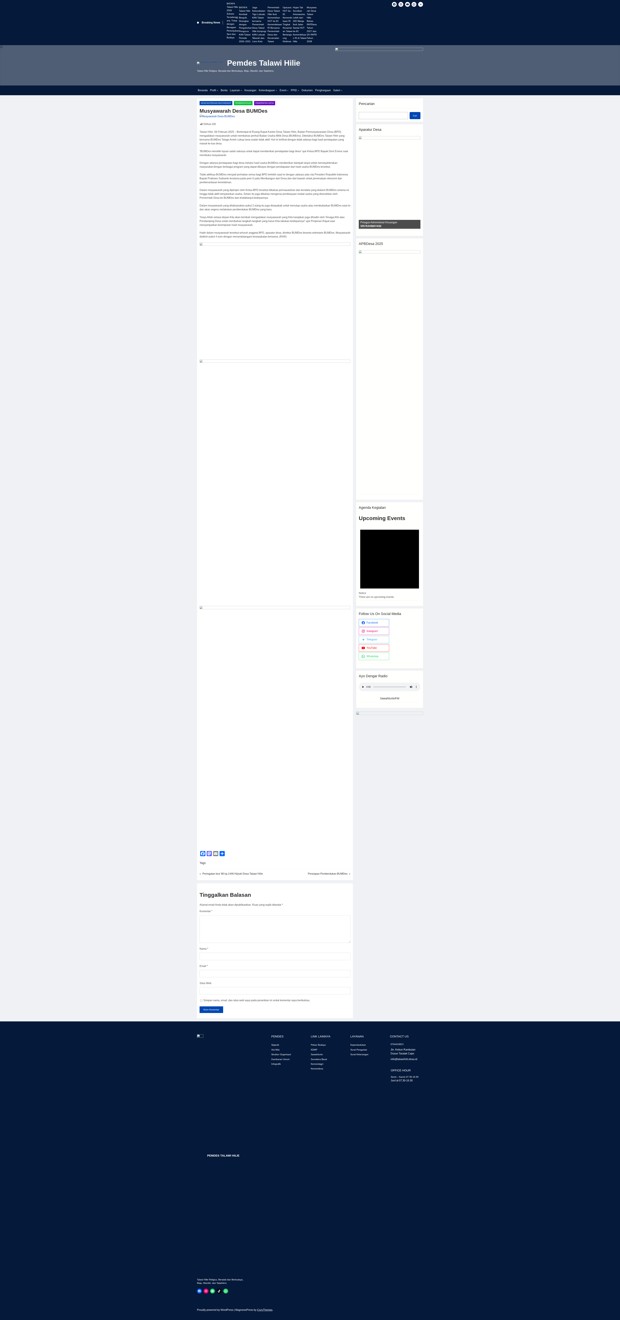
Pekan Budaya (318, 1045)
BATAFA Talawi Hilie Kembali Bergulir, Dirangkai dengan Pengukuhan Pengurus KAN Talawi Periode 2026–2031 (245, 24)
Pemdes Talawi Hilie (263, 63)
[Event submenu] (288, 90)
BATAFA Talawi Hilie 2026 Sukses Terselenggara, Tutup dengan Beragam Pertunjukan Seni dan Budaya (233, 20)
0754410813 (397, 1044)
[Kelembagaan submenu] (276, 90)
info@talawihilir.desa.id (404, 1059)
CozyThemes (264, 1310)
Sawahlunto (317, 1054)
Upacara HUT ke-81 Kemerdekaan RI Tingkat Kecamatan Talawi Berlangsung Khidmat (287, 24)
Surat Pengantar (358, 1049)
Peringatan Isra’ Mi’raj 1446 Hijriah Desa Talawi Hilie (232, 873)
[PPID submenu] (298, 90)
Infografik (276, 1064)
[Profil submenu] (217, 90)
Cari (415, 115)
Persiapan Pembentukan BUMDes (327, 873)
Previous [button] (362, 181)
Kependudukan (358, 1045)
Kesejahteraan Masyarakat (216, 103)
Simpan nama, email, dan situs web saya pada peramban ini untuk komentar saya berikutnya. (256, 1000)
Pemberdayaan (243, 103)
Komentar (206, 911)
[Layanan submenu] (241, 90)
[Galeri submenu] (341, 90)
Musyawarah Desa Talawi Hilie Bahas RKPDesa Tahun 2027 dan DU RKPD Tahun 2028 (312, 24)
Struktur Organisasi (281, 1054)
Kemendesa (317, 1068)
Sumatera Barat (319, 1059)
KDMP (314, 1049)
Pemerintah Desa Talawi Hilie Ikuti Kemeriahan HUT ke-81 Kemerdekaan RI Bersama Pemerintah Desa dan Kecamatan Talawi (275, 24)
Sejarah (275, 1045)
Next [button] (416, 181)
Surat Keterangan (359, 1054)
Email (204, 966)
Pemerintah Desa (264, 103)
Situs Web (205, 983)
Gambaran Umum (280, 1059)
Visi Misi (275, 1049)
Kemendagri (317, 1064)
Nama (204, 948)
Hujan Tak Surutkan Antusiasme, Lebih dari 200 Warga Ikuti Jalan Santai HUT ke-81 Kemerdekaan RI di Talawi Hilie (299, 24)
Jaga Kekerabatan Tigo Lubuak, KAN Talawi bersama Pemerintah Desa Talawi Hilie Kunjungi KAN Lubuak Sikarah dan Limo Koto (259, 24)
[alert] (389, 560)
